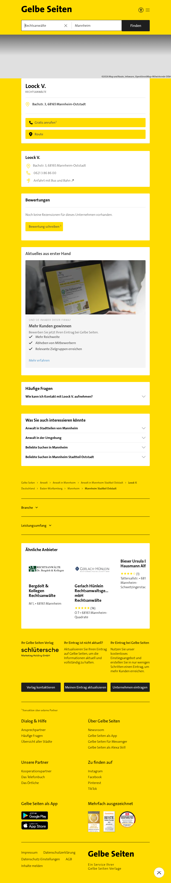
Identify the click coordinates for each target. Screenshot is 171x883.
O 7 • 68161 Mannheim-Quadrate (94, 601)
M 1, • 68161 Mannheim (45, 594)
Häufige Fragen (32, 736)
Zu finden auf (100, 762)
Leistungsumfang (34, 525)
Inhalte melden (32, 866)
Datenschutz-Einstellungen (40, 859)
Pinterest (94, 783)
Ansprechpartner (33, 730)
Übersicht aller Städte (36, 742)
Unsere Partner (34, 762)
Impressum (29, 852)
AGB (69, 859)
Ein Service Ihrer (104, 866)
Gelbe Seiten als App (102, 736)
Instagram (95, 771)
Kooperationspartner (36, 771)
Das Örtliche (30, 783)
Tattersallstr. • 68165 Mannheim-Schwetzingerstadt (136, 573)
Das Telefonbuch (33, 777)
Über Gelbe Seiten (104, 721)
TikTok (92, 789)
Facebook (95, 777)
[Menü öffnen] (148, 10)
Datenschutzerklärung (59, 852)
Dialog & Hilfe (34, 721)
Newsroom (96, 730)
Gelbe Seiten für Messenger (107, 742)
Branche (27, 507)
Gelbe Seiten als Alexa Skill (107, 747)
